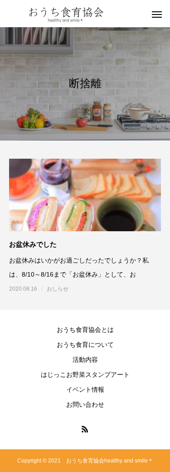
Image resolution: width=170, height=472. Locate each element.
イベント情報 (85, 389)
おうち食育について (85, 344)
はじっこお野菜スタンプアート (85, 374)
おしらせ (57, 289)
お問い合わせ (85, 404)
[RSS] (85, 428)
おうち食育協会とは (85, 329)
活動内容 (85, 359)
